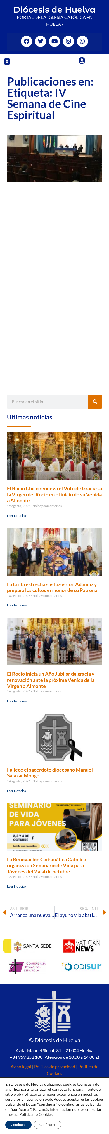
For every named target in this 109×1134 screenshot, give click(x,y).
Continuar (18, 1125)
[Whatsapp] (82, 41)
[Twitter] (40, 41)
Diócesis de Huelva (54, 9)
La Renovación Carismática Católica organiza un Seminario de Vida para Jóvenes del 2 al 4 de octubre (46, 865)
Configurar (47, 1125)
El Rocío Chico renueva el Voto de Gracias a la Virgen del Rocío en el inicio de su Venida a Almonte (54, 494)
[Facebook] (26, 41)
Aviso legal (21, 1066)
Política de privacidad (54, 1066)
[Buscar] (95, 402)
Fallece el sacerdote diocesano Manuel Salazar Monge (50, 773)
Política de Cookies (36, 1114)
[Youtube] (54, 41)
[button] (7, 61)
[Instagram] (68, 41)
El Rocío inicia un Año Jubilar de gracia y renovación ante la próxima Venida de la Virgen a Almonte (50, 680)
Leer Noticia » (17, 515)
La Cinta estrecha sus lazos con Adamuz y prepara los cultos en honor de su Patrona (52, 587)
